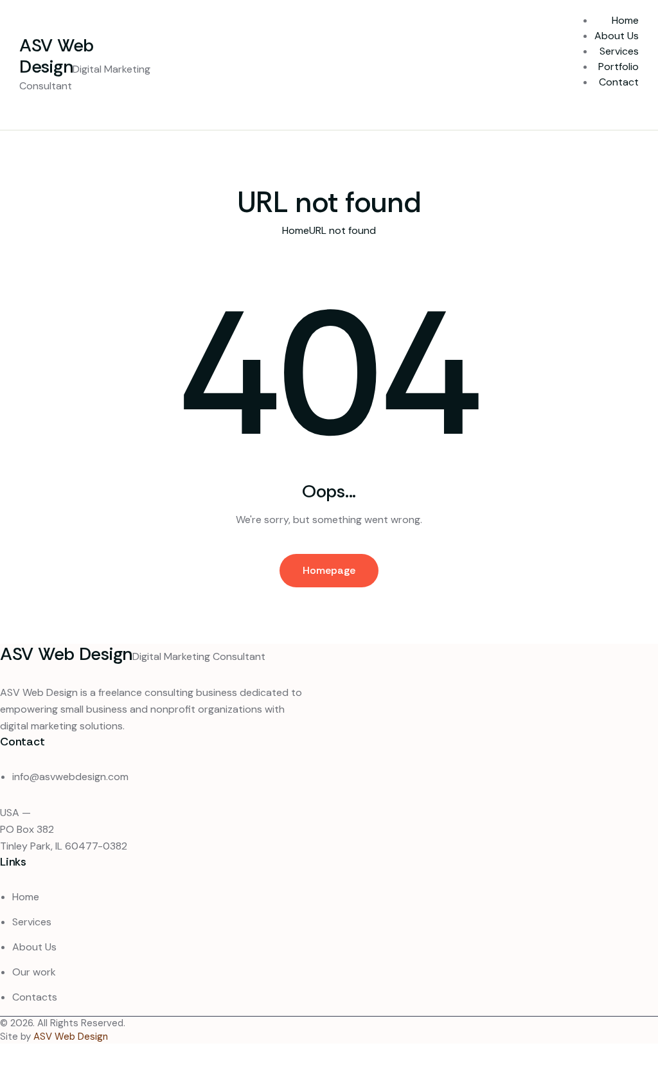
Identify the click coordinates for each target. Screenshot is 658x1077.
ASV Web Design (70, 1036)
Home (295, 230)
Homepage (329, 570)
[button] (610, 108)
